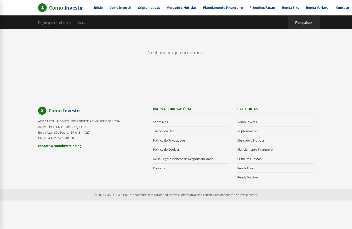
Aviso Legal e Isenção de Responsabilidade (183, 159)
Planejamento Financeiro (223, 8)
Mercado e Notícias (181, 8)
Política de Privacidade (169, 140)
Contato (342, 8)
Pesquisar (303, 23)
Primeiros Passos (262, 8)
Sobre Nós (160, 122)
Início (98, 8)
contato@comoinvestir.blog (59, 146)
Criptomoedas (149, 8)
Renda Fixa (290, 8)
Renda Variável (317, 8)
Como (64, 111)
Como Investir (120, 8)
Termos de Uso (163, 131)
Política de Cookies (166, 149)
